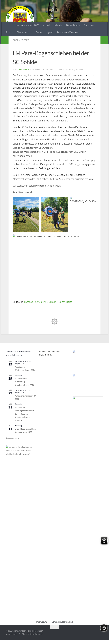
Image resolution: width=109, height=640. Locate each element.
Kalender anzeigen (13, 438)
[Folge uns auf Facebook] (91, 633)
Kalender (58, 25)
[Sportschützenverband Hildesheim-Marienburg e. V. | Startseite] (20, 20)
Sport (8, 32)
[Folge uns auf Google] (101, 633)
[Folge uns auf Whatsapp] (96, 633)
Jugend (49, 32)
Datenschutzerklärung (62, 621)
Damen (39, 32)
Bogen (16, 40)
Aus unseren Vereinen (67, 32)
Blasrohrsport (23, 32)
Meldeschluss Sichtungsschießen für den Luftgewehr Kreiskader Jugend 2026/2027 (24, 414)
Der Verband (72, 25)
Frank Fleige (23, 69)
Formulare (89, 25)
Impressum (41, 621)
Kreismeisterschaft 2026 (27, 25)
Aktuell (46, 25)
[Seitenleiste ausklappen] (5, 40)
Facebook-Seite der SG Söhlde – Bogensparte (48, 301)
